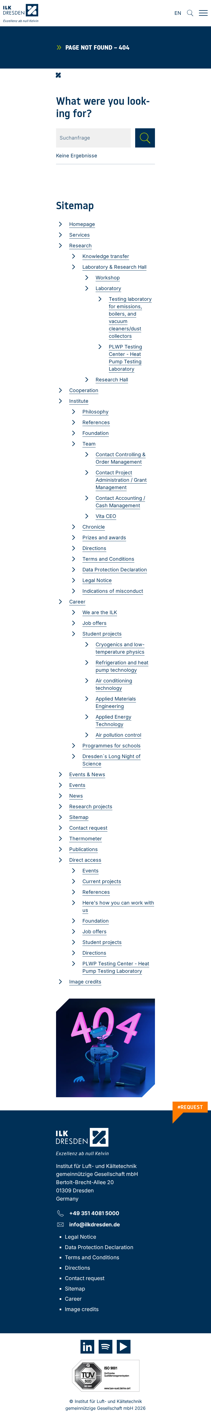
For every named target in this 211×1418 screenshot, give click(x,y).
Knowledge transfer (105, 256)
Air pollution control (118, 735)
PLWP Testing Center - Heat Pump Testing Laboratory (125, 358)
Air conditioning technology (114, 684)
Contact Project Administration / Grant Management (121, 480)
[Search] (190, 13)
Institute (78, 401)
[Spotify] (105, 1347)
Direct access (85, 860)
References (96, 422)
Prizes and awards (104, 537)
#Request (190, 1107)
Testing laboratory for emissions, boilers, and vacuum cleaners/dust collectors (130, 317)
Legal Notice (97, 580)
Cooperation (83, 390)
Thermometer (85, 838)
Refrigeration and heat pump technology (122, 666)
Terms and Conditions (108, 559)
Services (79, 235)
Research (80, 245)
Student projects (102, 634)
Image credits (85, 982)
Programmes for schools (111, 745)
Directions (94, 548)
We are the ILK (99, 612)
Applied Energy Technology (113, 720)
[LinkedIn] (87, 1347)
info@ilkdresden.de (94, 1224)
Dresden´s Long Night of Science (111, 760)
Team (89, 444)
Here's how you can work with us (118, 906)
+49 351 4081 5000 (94, 1213)
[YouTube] (124, 1347)
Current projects (101, 881)
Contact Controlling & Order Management (121, 458)
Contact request (88, 828)
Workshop (108, 277)
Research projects (90, 806)
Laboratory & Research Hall (114, 267)
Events (77, 785)
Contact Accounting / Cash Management (120, 501)
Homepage (82, 224)
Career (77, 602)
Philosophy (95, 412)
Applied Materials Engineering (116, 702)
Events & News (87, 774)
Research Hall (112, 379)
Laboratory (108, 288)
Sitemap (78, 817)
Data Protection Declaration (114, 569)
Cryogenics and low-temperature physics (120, 648)
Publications (83, 849)
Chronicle (93, 527)
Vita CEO (106, 516)
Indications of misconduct (112, 591)
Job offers (94, 623)
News (76, 796)
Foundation (95, 433)
